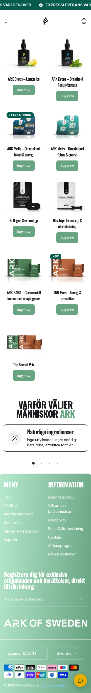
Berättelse (12, 522)
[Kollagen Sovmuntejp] (23, 196)
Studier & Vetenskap (21, 531)
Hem (7, 497)
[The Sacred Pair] (23, 340)
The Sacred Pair (23, 364)
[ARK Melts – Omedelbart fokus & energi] (23, 126)
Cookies (55, 537)
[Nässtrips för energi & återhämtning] (67, 196)
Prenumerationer (62, 554)
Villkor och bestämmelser (59, 508)
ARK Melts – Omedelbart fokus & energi (23, 152)
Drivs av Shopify (54, 685)
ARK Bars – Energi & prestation (67, 295)
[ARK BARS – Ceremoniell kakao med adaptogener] (23, 268)
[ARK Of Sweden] (45, 21)
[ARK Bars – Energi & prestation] (67, 268)
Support (10, 540)
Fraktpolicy (57, 520)
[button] (7, 20)
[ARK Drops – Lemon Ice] (23, 55)
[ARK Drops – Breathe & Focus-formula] (67, 55)
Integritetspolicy (61, 497)
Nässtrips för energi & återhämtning (67, 223)
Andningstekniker (18, 514)
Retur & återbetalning (65, 528)
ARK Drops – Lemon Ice (23, 79)
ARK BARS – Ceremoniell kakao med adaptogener (24, 295)
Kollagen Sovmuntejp (24, 220)
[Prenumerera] (81, 599)
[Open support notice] (80, 680)
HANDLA (11, 505)
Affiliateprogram (61, 545)
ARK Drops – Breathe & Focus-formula (67, 82)
